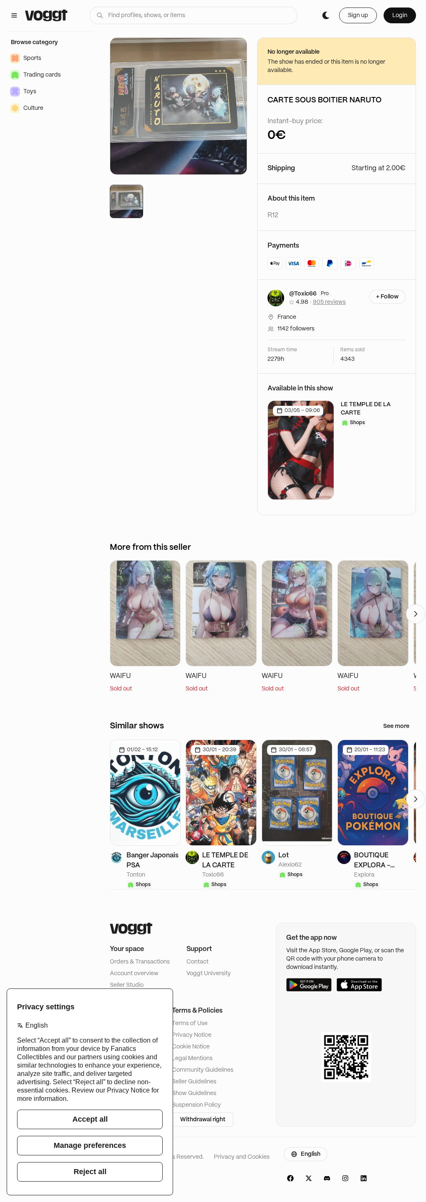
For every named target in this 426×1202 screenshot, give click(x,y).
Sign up (358, 15)
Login (399, 15)
